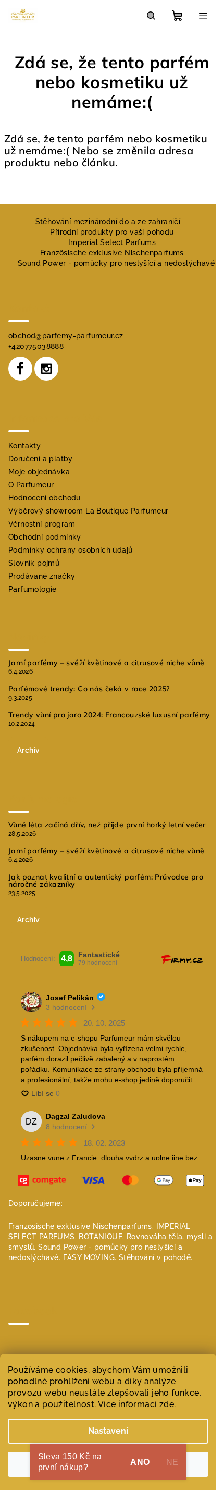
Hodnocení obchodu (44, 498)
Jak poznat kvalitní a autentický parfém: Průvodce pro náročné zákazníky (105, 880)
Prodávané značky (41, 576)
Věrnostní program (42, 524)
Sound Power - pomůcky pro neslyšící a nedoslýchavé (116, 263)
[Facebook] (20, 369)
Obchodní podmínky (44, 537)
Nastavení (108, 1431)
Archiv (28, 750)
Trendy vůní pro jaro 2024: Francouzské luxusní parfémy (109, 714)
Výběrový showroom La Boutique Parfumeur (88, 511)
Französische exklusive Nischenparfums (112, 253)
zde (166, 1404)
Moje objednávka (39, 472)
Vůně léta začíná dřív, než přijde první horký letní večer (107, 824)
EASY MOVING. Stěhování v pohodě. (128, 1257)
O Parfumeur (31, 485)
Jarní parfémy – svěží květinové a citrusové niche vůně (106, 662)
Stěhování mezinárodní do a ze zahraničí (108, 221)
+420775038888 (36, 346)
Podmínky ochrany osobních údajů (70, 550)
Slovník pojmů (33, 563)
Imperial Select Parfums (112, 242)
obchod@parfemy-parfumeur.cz (65, 336)
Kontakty (24, 446)
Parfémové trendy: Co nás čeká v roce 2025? (89, 688)
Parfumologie (32, 589)
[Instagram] (46, 369)
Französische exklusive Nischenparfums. (81, 1226)
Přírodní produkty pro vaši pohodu (111, 232)
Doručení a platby (40, 459)
